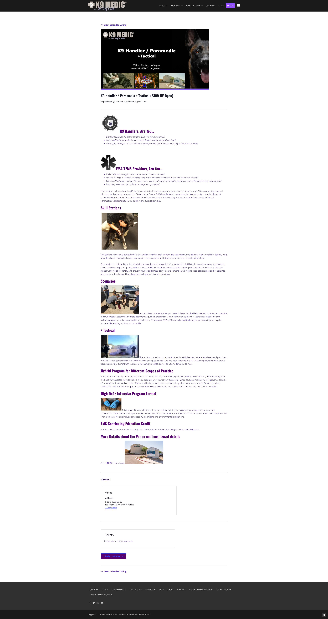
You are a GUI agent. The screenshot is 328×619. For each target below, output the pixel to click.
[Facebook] (90, 603)
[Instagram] (98, 603)
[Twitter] (94, 603)
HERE (108, 463)
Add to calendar (113, 556)
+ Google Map (111, 507)
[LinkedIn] (102, 603)
